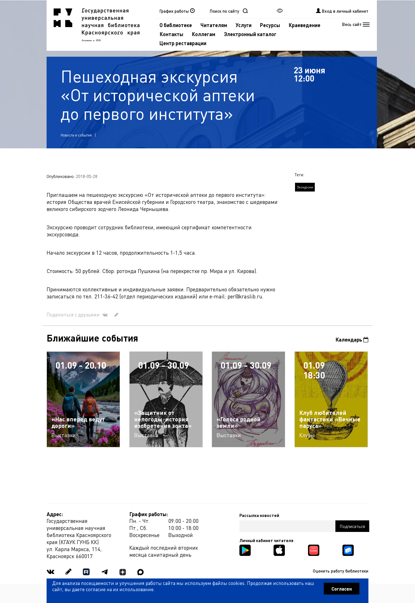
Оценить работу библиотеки (340, 571)
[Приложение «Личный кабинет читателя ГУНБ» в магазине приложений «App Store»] (279, 549)
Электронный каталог (250, 34)
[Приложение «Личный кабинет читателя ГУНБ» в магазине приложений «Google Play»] (245, 549)
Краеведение (304, 25)
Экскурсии (305, 187)
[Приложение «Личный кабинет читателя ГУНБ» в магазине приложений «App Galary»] (313, 549)
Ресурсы (270, 25)
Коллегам (203, 34)
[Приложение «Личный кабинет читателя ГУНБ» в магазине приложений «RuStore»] (348, 549)
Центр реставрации (183, 43)
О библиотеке (176, 25)
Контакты (171, 34)
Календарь (349, 339)
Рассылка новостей (259, 515)
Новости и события (76, 135)
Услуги (244, 25)
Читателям (213, 25)
